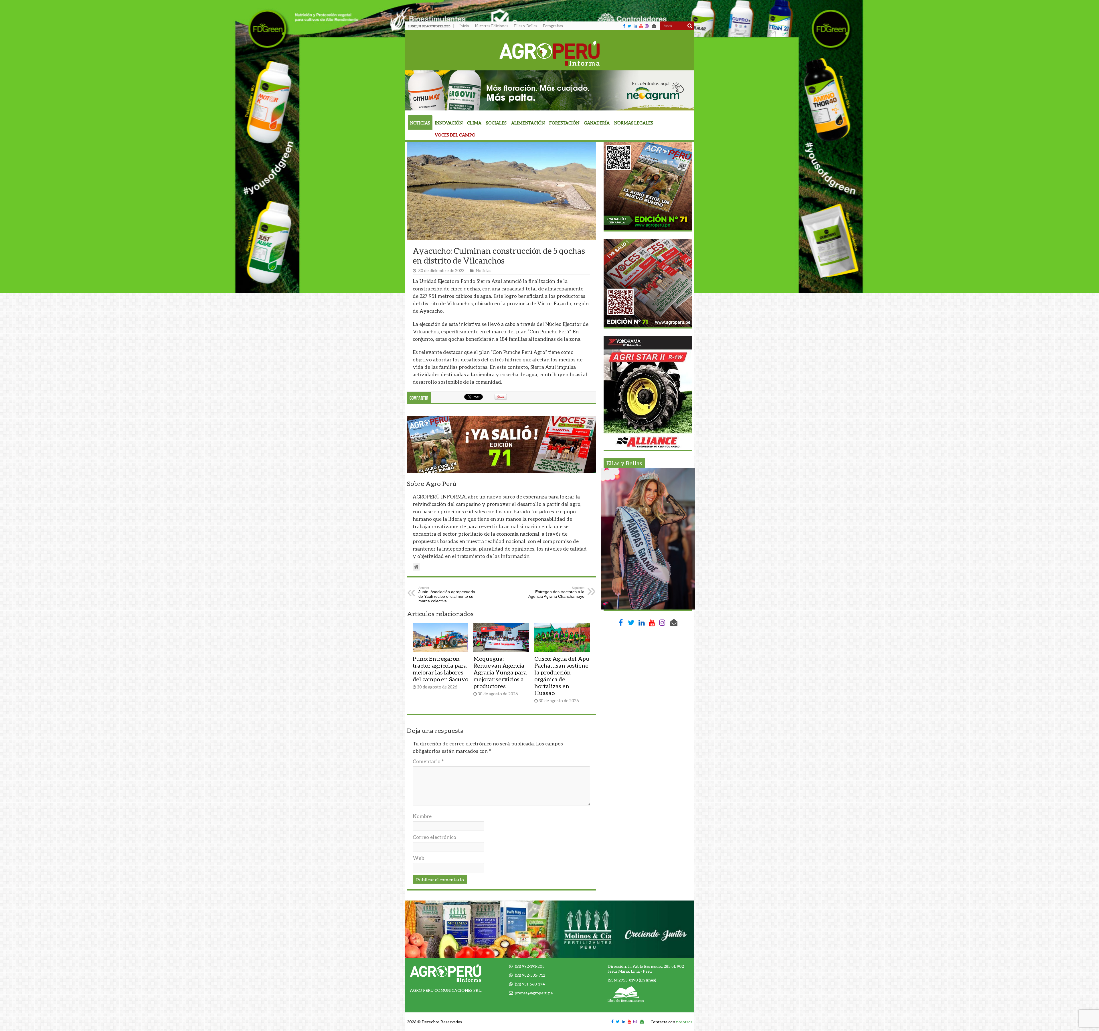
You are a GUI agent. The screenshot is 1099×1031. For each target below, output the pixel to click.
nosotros (684, 1021)
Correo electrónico (434, 837)
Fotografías (553, 25)
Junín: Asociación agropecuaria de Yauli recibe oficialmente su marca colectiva (446, 594)
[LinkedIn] (635, 26)
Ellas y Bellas (525, 25)
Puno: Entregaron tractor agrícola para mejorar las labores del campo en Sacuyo (440, 668)
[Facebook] (624, 26)
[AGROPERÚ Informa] (549, 52)
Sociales (496, 122)
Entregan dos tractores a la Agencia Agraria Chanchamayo (556, 592)
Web (418, 858)
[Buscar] (689, 25)
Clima (474, 122)
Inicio (464, 25)
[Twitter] (629, 26)
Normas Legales (633, 122)
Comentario (428, 761)
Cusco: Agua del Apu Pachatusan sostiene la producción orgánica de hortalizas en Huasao (562, 675)
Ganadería (597, 122)
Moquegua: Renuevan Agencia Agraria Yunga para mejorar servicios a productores (500, 672)
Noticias (420, 122)
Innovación (448, 122)
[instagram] (647, 26)
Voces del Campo (455, 134)
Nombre (422, 816)
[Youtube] (641, 26)
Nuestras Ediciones (491, 25)
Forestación (564, 122)
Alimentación (528, 122)
